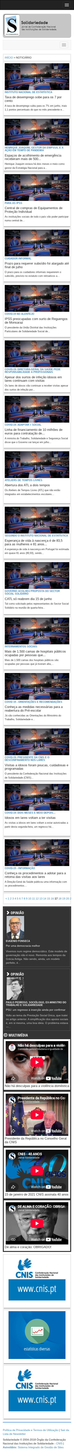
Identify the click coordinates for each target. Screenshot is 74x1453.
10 (29, 898)
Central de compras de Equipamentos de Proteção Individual (33, 209)
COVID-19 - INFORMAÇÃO (20, 868)
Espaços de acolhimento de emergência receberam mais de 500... (33, 157)
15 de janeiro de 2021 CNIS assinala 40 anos (36, 1194)
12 (37, 898)
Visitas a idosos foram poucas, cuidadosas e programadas (36, 767)
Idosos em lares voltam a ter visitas (30, 818)
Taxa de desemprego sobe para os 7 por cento (33, 99)
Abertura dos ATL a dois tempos (27, 485)
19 (63, 898)
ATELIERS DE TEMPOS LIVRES (23, 480)
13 (41, 898)
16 (52, 898)
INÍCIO (9, 57)
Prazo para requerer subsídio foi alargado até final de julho (37, 265)
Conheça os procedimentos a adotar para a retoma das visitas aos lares (35, 875)
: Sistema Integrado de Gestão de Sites (33, 1447)
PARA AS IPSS (13, 203)
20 (67, 898)
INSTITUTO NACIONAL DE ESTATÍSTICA (28, 92)
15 (48, 898)
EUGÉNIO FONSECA (18, 941)
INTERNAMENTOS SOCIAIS (21, 646)
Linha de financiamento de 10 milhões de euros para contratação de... (33, 431)
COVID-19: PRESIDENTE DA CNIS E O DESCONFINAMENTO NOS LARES (27, 758)
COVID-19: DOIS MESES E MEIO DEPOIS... (30, 812)
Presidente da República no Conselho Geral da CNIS (36, 1140)
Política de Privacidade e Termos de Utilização (30, 1430)
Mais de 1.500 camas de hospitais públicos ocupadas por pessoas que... (35, 653)
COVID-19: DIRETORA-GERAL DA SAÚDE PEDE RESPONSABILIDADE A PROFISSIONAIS (33, 370)
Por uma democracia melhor (23, 945)
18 (59, 898)
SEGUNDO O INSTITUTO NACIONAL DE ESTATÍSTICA (36, 535)
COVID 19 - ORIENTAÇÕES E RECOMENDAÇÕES (33, 702)
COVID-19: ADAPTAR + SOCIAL (23, 424)
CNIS (59, 1443)
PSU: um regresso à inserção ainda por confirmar (35, 1009)
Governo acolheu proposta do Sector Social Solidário (32, 592)
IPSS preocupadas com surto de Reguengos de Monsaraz (36, 320)
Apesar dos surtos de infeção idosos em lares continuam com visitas (33, 379)
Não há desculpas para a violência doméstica (37, 1086)
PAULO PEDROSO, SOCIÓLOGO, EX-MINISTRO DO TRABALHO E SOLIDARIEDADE (36, 1004)
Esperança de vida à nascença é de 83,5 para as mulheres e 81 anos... (33, 542)
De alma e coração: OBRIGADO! (28, 1247)
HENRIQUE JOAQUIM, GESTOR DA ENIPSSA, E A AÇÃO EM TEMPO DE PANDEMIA (34, 149)
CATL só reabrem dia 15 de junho (28, 599)
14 (44, 898)
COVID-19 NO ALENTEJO (19, 314)
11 (33, 898)
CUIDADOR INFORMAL (18, 258)
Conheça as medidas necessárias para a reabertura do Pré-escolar (34, 708)
